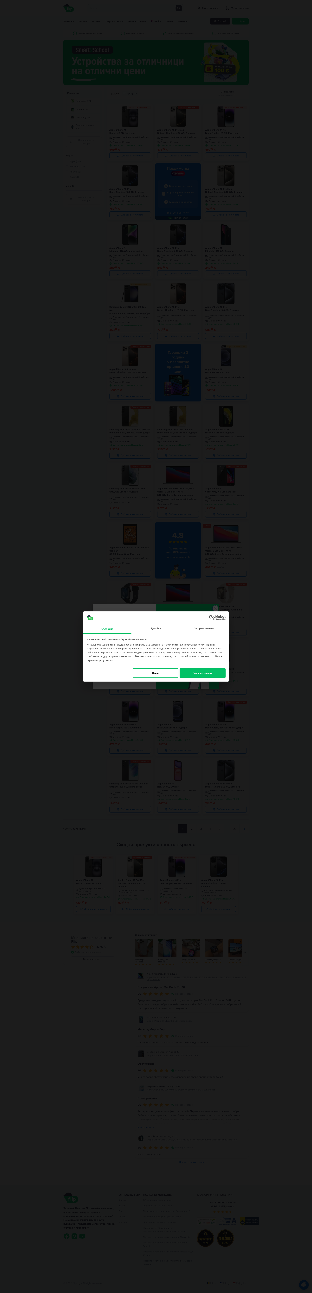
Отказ (155, 673)
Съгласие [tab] (107, 628)
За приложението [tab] (204, 628)
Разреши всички (202, 673)
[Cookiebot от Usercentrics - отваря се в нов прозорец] (211, 617)
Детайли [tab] (156, 628)
